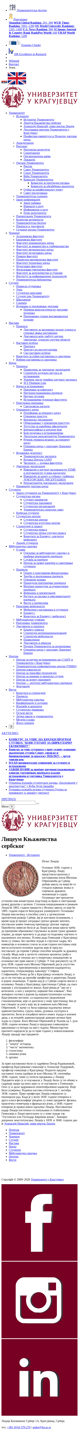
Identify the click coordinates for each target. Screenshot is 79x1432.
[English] (17, 83)
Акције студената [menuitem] (27, 543)
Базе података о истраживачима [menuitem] (43, 432)
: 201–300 (31, 22)
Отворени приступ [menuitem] (35, 416)
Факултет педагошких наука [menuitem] (34, 252)
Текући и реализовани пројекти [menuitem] (43, 576)
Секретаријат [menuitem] (32, 152)
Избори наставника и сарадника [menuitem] (36, 359)
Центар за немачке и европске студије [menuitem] (40, 676)
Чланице (14, 1136)
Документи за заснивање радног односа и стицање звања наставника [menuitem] (50, 331)
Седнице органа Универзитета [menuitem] (35, 229)
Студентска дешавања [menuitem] (30, 709)
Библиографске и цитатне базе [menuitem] (43, 429)
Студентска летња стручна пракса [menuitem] (45, 532)
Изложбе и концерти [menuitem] (29, 706)
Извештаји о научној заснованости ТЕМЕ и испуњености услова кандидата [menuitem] (50, 471)
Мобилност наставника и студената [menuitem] (46, 609)
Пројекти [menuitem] (22, 569)
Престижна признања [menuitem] (29, 402)
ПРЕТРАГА (8, 799)
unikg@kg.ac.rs (42, 1427)
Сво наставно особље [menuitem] (37, 352)
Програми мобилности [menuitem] (30, 606)
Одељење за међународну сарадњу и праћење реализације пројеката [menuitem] (46, 554)
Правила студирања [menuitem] (28, 286)
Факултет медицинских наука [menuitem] (34, 249)
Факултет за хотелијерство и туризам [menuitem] (39, 272)
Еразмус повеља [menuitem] (34, 629)
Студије (14, 1139)
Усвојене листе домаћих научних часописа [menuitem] (50, 379)
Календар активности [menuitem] (29, 219)
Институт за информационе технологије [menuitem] (41, 276)
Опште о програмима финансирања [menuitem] (46, 573)
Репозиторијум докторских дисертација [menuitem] (48, 482)
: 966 (38, 29)
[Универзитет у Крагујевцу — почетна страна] (39, 106)
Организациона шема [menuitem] (37, 156)
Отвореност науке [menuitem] (27, 409)
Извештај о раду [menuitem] (34, 206)
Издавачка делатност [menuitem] (29, 452)
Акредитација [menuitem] (25, 142)
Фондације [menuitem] (23, 686)
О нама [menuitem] (20, 549)
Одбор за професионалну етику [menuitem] (43, 189)
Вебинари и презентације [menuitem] (39, 593)
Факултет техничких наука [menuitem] (33, 262)
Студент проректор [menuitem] (36, 499)
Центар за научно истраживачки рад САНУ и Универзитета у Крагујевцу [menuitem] (44, 661)
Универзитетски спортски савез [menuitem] (43, 509)
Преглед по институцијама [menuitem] (40, 349)
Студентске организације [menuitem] (39, 506)
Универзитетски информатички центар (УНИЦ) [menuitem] (46, 666)
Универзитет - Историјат (24, 855)
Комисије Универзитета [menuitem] (38, 179)
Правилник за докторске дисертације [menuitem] (47, 369)
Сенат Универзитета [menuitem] (36, 172)
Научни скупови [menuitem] (34, 396)
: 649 (44, 32)
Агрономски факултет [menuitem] (30, 236)
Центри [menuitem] (13, 656)
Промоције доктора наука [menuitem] (32, 486)
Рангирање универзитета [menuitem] (32, 623)
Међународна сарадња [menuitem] (23, 546)
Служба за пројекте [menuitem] (36, 559)
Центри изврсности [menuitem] (28, 669)
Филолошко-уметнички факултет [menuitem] (37, 269)
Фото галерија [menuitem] (25, 723)
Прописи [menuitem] (22, 326)
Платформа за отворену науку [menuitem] (42, 412)
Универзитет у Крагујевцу (47, 1179)
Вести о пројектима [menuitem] (36, 603)
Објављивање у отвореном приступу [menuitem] (47, 422)
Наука (12, 1146)
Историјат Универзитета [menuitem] (39, 119)
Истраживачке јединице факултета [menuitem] (45, 399)
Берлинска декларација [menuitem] (38, 419)
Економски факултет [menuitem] (29, 239)
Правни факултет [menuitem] (27, 256)
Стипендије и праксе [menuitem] (29, 526)
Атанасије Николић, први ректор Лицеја (29, 1123)
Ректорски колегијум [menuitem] (37, 149)
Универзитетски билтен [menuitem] (31, 222)
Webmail (14, 60)
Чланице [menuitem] (14, 232)
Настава (14, 1143)
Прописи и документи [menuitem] (30, 226)
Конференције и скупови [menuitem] (32, 703)
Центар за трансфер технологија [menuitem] (36, 673)
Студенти (15, 1149)
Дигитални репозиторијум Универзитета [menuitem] (49, 436)
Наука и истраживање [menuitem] (30, 386)
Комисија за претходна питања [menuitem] (50, 182)
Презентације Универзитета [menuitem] (33, 216)
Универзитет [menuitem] (17, 112)
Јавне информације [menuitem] (28, 199)
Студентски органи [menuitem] (28, 496)
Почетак (14, 1129)
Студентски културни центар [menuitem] (42, 522)
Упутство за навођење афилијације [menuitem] (45, 426)
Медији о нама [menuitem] (25, 719)
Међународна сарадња (23, 1153)
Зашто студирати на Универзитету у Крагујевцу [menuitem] (46, 492)
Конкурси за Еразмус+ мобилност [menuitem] (45, 616)
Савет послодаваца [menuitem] (35, 192)
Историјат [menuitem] (22, 116)
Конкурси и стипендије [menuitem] (31, 693)
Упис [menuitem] (19, 289)
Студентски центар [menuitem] (36, 519)
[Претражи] (37, 803)
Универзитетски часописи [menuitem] (40, 456)
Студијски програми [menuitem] (29, 292)
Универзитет (17, 1133)
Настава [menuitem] (14, 322)
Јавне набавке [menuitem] (32, 202)
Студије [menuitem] (14, 282)
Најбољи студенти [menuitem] (27, 512)
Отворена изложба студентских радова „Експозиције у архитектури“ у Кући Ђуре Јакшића (43, 784)
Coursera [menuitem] (21, 302)
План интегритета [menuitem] (35, 212)
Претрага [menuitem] (29, 346)
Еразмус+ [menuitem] (29, 613)
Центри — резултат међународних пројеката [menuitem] (44, 683)
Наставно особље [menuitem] (27, 342)
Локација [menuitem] (29, 159)
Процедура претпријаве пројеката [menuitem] (45, 583)
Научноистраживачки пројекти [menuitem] (43, 392)
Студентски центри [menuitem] (28, 516)
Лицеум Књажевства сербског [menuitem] (42, 122)
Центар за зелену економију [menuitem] (33, 679)
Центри (13, 1156)
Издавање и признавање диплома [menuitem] (37, 306)
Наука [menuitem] (12, 362)
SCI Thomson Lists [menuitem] (35, 382)
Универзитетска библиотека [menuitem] (33, 279)
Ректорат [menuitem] (21, 146)
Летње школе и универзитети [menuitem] (34, 716)
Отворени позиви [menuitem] (35, 579)
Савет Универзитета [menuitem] (36, 169)
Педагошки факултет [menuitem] (29, 266)
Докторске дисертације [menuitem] (30, 466)
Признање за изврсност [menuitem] (38, 389)
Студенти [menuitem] (15, 489)
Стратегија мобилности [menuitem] (38, 636)
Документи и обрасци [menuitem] (37, 643)
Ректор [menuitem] (28, 166)
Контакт (14, 64)
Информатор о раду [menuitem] (36, 209)
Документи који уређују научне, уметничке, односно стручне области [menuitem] (47, 338)
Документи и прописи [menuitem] (30, 626)
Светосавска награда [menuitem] (37, 406)
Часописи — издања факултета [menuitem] (43, 462)
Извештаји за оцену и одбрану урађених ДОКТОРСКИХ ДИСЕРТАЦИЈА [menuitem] (49, 478)
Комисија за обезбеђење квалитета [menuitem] (52, 186)
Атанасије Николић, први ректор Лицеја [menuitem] (49, 126)
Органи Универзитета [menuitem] (30, 162)
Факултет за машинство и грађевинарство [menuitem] (42, 246)
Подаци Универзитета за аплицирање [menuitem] (47, 646)
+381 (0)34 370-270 (18, 1427)
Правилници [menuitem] (32, 639)
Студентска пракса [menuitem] (35, 529)
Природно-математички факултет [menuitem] (37, 259)
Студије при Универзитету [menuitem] (33, 296)
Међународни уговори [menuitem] (30, 619)
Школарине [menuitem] (23, 299)
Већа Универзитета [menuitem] (36, 176)
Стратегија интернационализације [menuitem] (45, 633)
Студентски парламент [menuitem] (38, 502)
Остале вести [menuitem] (24, 713)
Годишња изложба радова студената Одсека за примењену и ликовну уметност (38, 791)
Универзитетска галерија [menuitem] (31, 196)
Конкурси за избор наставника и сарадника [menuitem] (43, 356)
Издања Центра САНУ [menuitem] (38, 459)
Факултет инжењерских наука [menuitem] (35, 242)
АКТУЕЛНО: (10, 733)
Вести (12, 1159)
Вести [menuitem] (12, 689)
